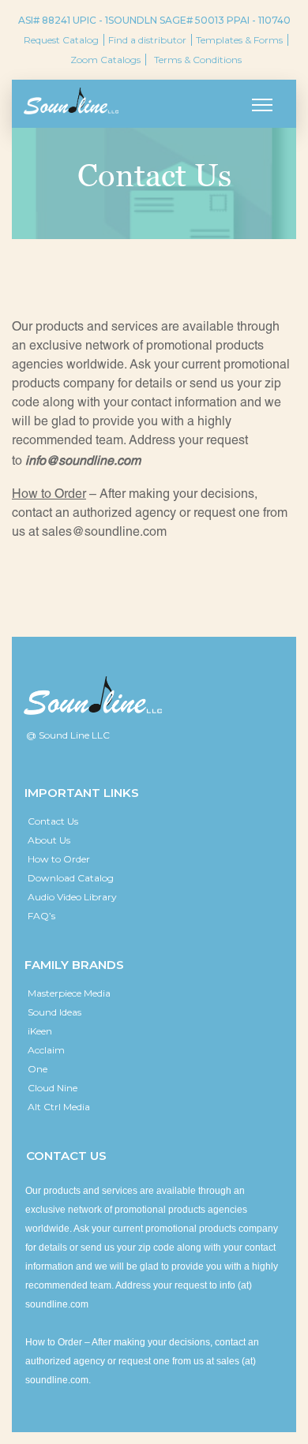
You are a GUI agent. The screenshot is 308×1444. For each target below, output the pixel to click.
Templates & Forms (239, 40)
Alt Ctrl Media (59, 1107)
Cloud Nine (52, 1088)
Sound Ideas (54, 1012)
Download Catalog (71, 878)
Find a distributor (147, 40)
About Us (49, 840)
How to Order (59, 859)
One (37, 1069)
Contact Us (53, 821)
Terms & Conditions (198, 59)
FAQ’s (41, 916)
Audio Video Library (72, 897)
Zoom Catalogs (105, 59)
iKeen (40, 1031)
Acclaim (46, 1050)
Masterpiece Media (69, 993)
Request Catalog (61, 40)
